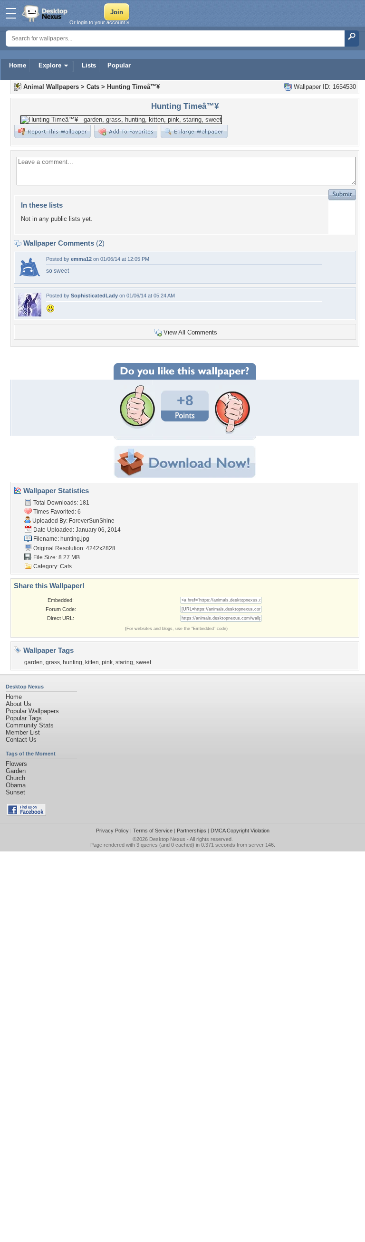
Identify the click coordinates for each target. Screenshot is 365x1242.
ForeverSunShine (92, 520)
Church (15, 778)
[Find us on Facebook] (26, 813)
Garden (16, 770)
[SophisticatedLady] (29, 314)
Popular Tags (24, 718)
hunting (72, 662)
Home (17, 65)
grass (53, 662)
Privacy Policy (112, 830)
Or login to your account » (99, 22)
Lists (89, 65)
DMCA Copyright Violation (240, 830)
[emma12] (29, 277)
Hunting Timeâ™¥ (133, 86)
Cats (92, 86)
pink (107, 662)
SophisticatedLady (94, 295)
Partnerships (191, 830)
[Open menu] (11, 13)
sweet (143, 662)
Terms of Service (153, 830)
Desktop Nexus (167, 839)
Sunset (15, 792)
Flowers (16, 763)
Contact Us (21, 739)
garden (33, 662)
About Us (18, 703)
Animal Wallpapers (51, 86)
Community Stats (30, 725)
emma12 (81, 259)
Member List (23, 732)
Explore (49, 65)
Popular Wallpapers (32, 711)
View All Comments (190, 332)
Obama (16, 785)
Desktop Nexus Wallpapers (45, 13)
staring (124, 662)
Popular (119, 65)
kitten (92, 662)
